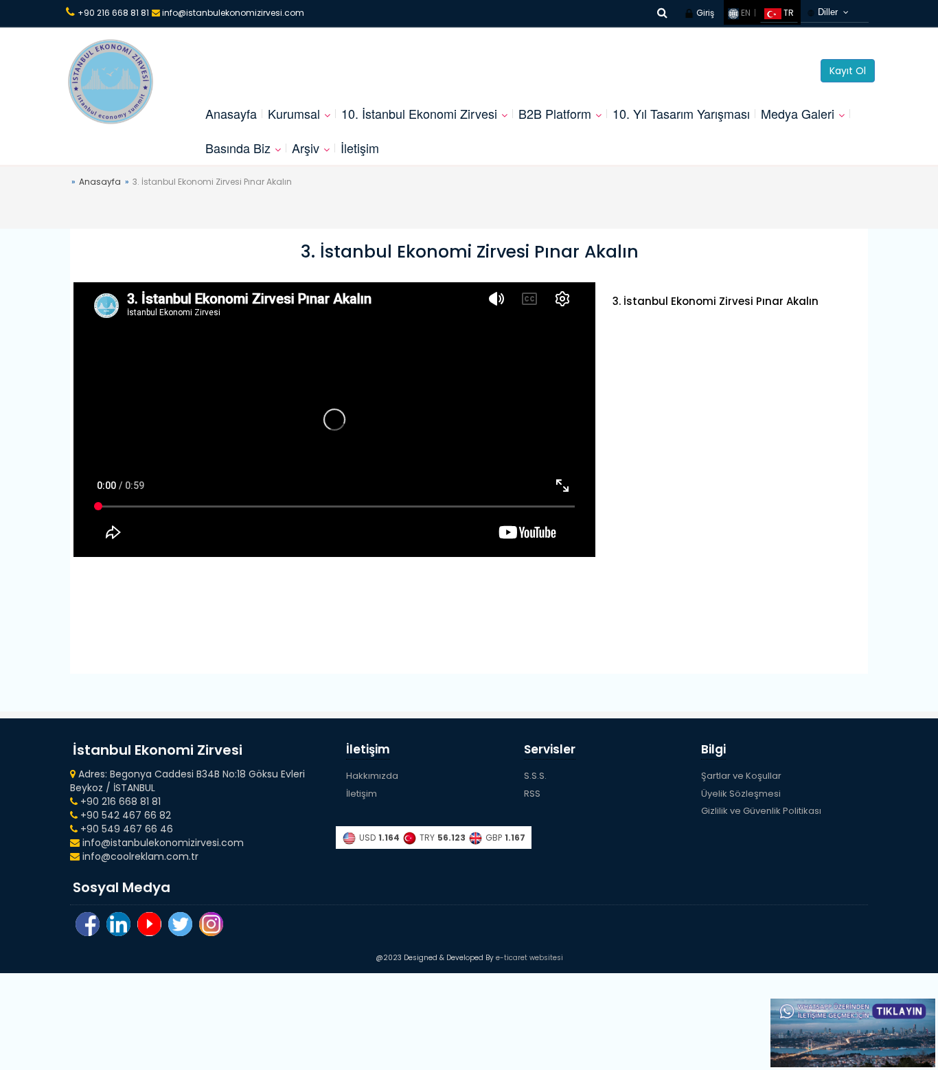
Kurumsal (294, 113)
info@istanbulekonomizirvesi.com (232, 13)
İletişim (360, 148)
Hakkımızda (372, 775)
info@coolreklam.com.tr (139, 856)
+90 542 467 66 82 (124, 815)
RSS (532, 793)
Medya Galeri (797, 113)
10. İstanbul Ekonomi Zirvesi (419, 113)
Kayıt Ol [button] (848, 71)
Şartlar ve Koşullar (741, 775)
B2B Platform (554, 113)
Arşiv (305, 148)
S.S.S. (535, 775)
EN (745, 13)
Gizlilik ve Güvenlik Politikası (761, 810)
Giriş (704, 13)
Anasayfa (231, 113)
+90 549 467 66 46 (125, 829)
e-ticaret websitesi (529, 958)
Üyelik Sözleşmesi (741, 793)
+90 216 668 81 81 (113, 13)
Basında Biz (238, 148)
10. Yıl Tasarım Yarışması (681, 113)
